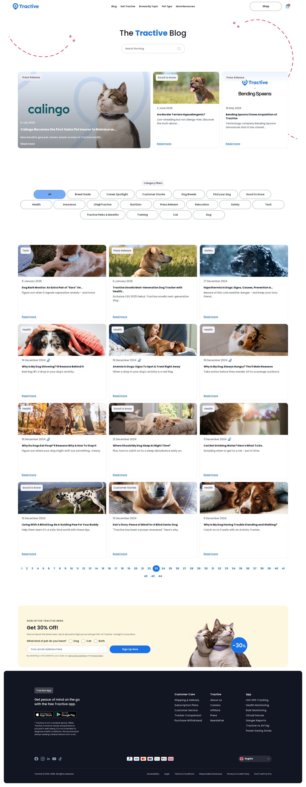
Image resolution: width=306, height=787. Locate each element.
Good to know (255, 194)
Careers (215, 705)
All (49, 194)
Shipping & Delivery (187, 700)
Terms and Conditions (77, 656)
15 (103, 568)
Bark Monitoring (256, 710)
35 (240, 568)
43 (153, 576)
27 (184, 568)
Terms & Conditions (184, 773)
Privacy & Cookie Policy (238, 773)
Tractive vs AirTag (257, 725)
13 (90, 568)
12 (83, 568)
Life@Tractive (102, 204)
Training (142, 215)
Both (102, 641)
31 (212, 568)
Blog (114, 6)
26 (177, 568)
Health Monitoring (257, 705)
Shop (265, 6)
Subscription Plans (186, 705)
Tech (268, 204)
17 (116, 568)
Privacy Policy (97, 656)
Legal (166, 773)
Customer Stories (153, 194)
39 (269, 568)
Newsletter (217, 720)
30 (206, 568)
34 (233, 568)
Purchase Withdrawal (188, 720)
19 (128, 568)
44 (160, 576)
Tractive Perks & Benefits (103, 215)
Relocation (202, 204)
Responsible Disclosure (210, 773)
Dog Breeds (189, 194)
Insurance (69, 204)
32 (219, 568)
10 (71, 568)
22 (149, 568)
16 (109, 568)
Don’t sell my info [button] (263, 773)
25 (170, 568)
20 (135, 568)
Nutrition (135, 204)
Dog (208, 215)
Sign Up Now (130, 649)
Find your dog (222, 194)
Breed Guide (83, 194)
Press (213, 715)
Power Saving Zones (259, 731)
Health (36, 204)
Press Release (169, 204)
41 (283, 568)
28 (191, 568)
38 (262, 568)
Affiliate (215, 710)
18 (122, 568)
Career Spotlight (117, 194)
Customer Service (186, 710)
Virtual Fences (255, 715)
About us (216, 700)
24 (163, 568)
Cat (175, 215)
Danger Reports (256, 720)
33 (226, 568)
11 (78, 568)
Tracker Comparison (188, 715)
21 (142, 568)
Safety (235, 204)
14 (96, 568)
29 (198, 568)
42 (145, 576)
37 (254, 568)
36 (247, 568)
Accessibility (153, 773)
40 (276, 568)
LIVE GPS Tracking (257, 700)
